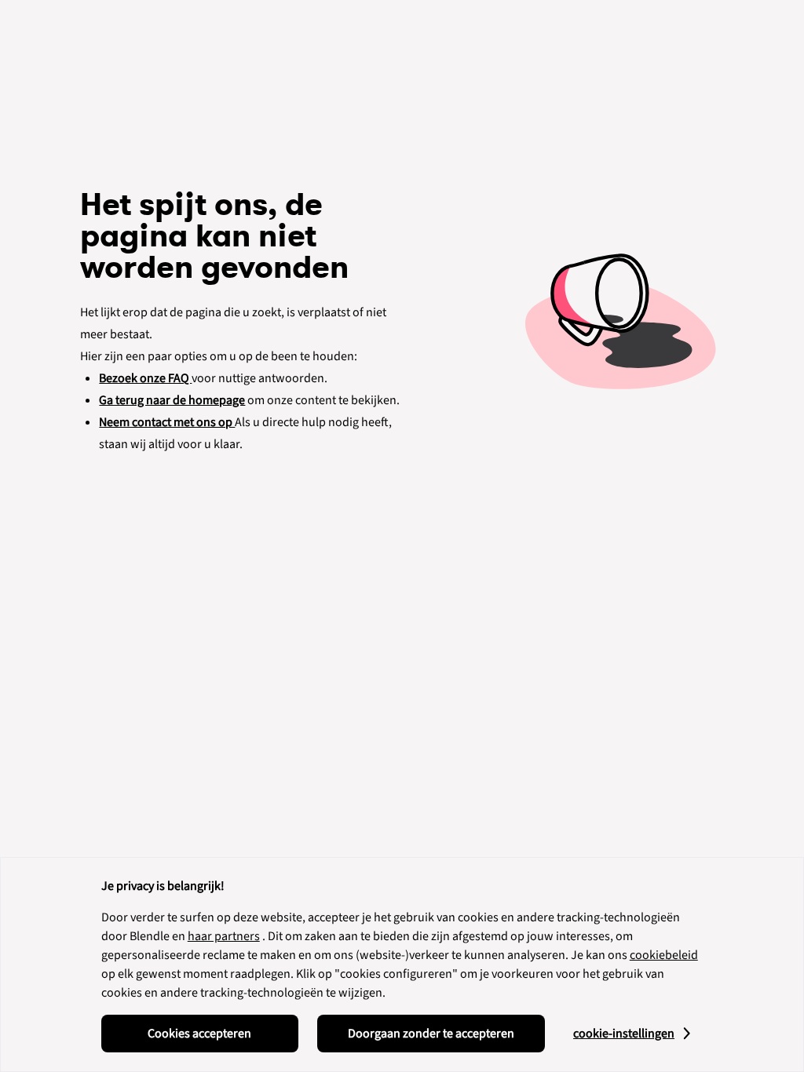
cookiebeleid (664, 955)
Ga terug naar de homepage (172, 400)
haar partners (224, 936)
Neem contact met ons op (167, 422)
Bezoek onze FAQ (145, 378)
